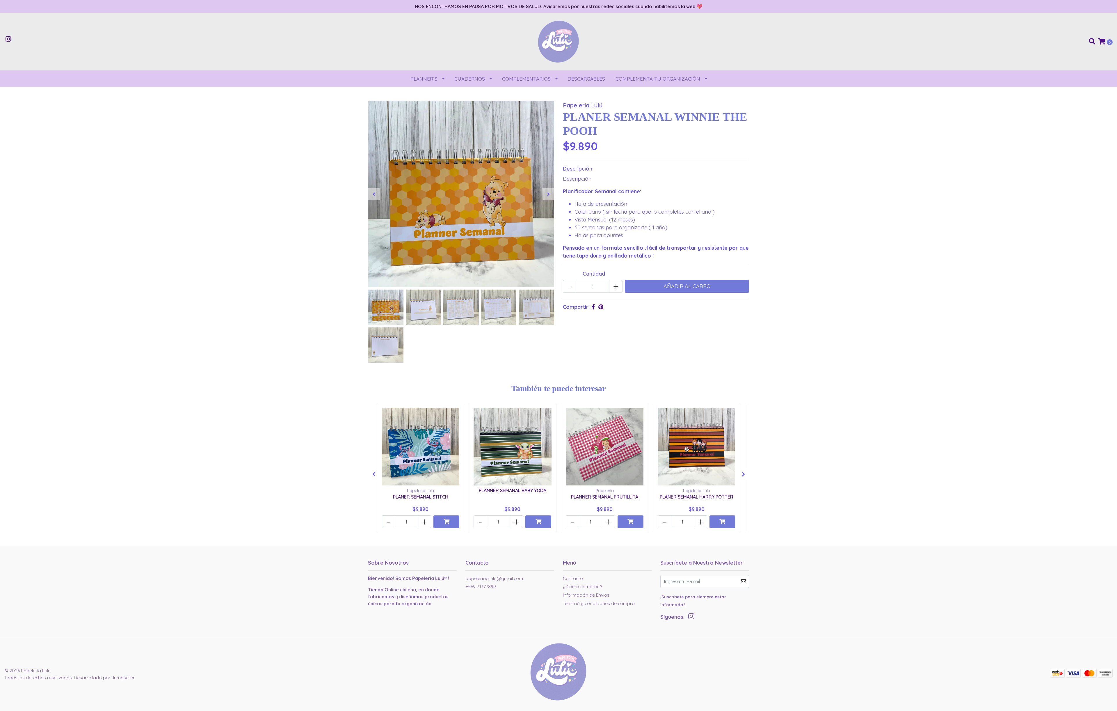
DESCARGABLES (586, 79)
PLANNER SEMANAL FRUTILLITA (604, 497)
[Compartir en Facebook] (593, 307)
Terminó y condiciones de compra (599, 603)
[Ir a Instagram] (8, 39)
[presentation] (374, 194)
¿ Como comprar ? (582, 586)
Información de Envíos (586, 595)
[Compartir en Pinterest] (600, 307)
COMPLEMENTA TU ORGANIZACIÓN (658, 79)
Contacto (573, 578)
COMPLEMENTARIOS (526, 79)
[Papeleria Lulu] (558, 41)
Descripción (577, 168)
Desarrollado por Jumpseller (104, 677)
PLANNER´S (423, 79)
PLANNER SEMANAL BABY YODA (512, 490)
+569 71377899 (480, 586)
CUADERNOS (469, 79)
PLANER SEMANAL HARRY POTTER (696, 497)
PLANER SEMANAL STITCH (420, 497)
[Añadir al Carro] (446, 521)
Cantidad (594, 273)
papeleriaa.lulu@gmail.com (494, 578)
